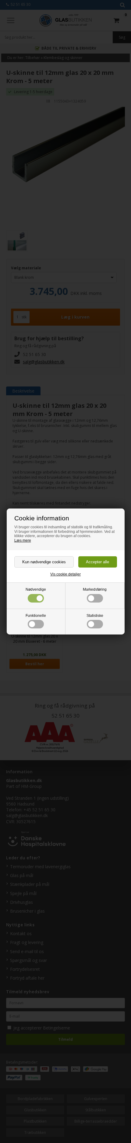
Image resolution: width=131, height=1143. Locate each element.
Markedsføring (95, 589)
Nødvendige (36, 589)
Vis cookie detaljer (65, 574)
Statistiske (95, 615)
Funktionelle (36, 615)
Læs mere (22, 540)
